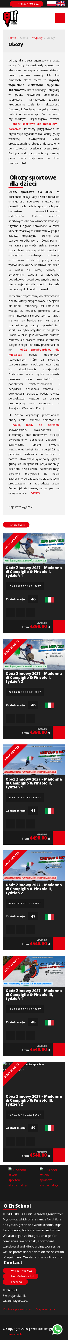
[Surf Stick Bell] (50, 1177)
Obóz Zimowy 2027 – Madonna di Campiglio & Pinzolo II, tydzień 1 (34, 783)
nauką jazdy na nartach (35, 425)
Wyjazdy (37, 37)
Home (12, 37)
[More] (59, 626)
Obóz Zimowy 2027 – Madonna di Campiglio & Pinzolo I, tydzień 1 (34, 571)
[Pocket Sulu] (18, 1177)
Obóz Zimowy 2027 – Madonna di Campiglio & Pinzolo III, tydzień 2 (34, 1100)
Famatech (15, 1334)
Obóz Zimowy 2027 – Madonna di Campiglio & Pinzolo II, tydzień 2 (34, 888)
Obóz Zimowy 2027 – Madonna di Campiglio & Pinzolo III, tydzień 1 (34, 994)
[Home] (10, 18)
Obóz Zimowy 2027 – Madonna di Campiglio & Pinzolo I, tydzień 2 (34, 677)
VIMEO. (36, 493)
